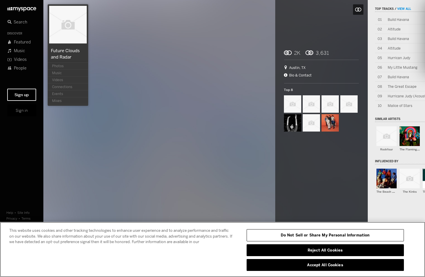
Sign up (21, 94)
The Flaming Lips (412, 149)
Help (9, 212)
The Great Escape (402, 86)
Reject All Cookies (325, 250)
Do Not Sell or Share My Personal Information (325, 235)
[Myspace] (21, 7)
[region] (212, 249)
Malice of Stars (400, 105)
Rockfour (386, 149)
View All (404, 9)
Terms (26, 218)
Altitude (394, 29)
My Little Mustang (402, 67)
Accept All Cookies (325, 264)
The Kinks (410, 192)
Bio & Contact (300, 75)
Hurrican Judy (399, 57)
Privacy (11, 218)
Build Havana (398, 19)
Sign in (22, 110)
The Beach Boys (387, 192)
